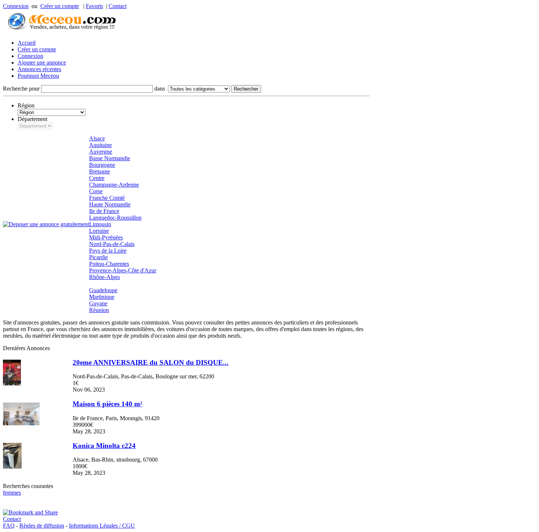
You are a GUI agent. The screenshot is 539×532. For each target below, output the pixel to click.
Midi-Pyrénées (106, 237)
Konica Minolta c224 (104, 446)
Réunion (99, 310)
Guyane (98, 303)
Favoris (94, 6)
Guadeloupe (103, 290)
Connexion (16, 6)
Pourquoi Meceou (38, 76)
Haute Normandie (110, 204)
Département (32, 119)
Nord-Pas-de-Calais (112, 244)
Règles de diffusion (41, 525)
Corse (96, 191)
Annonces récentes (39, 69)
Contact (117, 6)
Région (26, 105)
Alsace (97, 138)
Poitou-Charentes (109, 264)
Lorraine (99, 231)
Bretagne (99, 171)
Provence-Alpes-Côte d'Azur (122, 270)
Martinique (101, 297)
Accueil (27, 43)
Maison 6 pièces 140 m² (107, 404)
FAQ (9, 525)
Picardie (98, 257)
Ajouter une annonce (42, 62)
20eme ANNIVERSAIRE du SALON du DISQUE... (150, 362)
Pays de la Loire (107, 250)
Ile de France (104, 211)
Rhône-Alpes (104, 277)
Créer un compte (59, 6)
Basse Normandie (109, 158)
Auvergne (100, 151)
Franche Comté (107, 198)
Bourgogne (102, 165)
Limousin (100, 224)
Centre (96, 178)
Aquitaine (100, 145)
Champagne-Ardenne (114, 184)
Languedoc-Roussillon (115, 217)
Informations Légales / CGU (102, 525)
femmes (12, 492)
